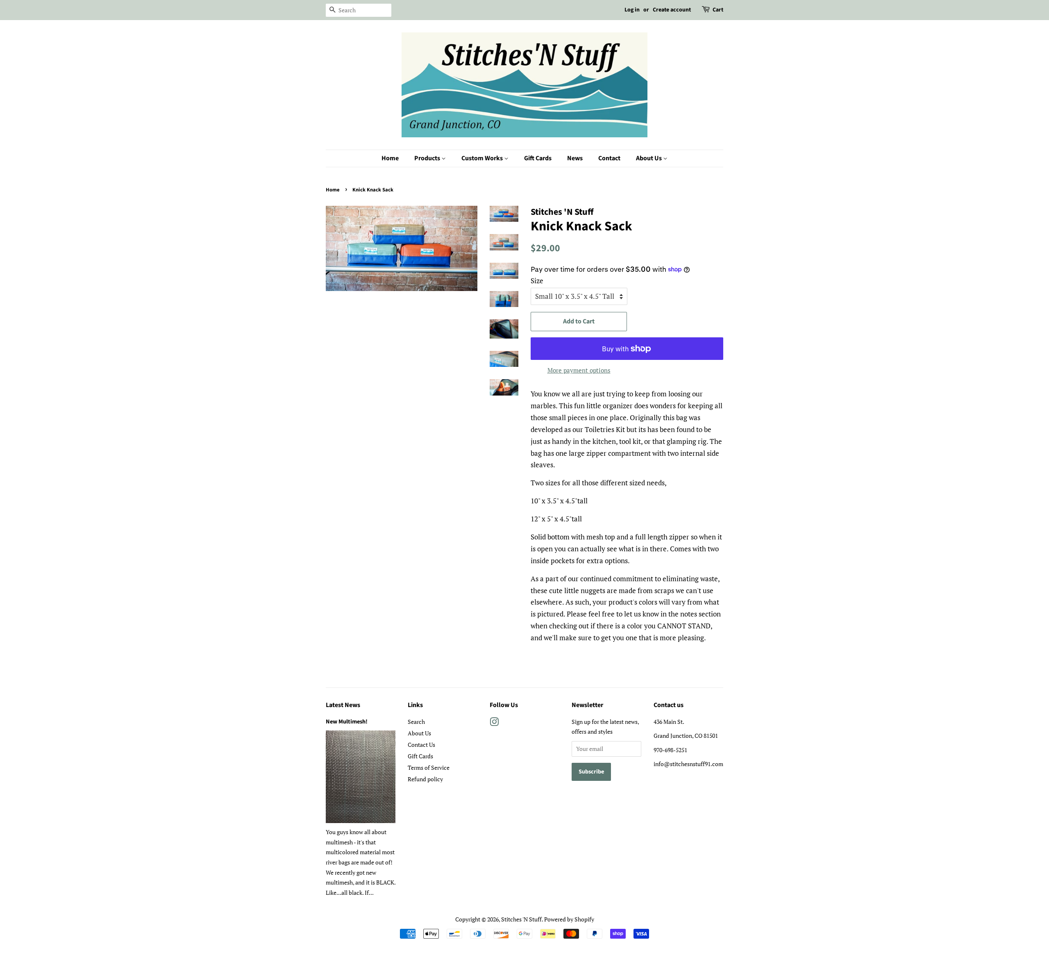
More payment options (579, 370)
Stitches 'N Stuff (521, 919)
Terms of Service (429, 767)
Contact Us (421, 744)
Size (537, 280)
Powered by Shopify (569, 919)
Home (390, 158)
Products (427, 158)
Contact (609, 158)
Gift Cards (538, 158)
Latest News (343, 705)
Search (416, 722)
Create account (672, 10)
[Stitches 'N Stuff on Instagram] (494, 723)
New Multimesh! (347, 721)
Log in (632, 10)
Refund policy (425, 779)
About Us (649, 158)
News (575, 158)
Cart (718, 10)
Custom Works (482, 158)
